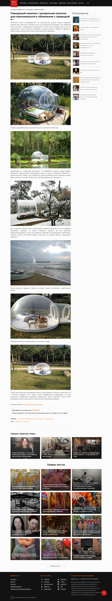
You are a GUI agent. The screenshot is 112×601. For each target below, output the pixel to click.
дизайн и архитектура (35, 9)
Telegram (35, 410)
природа (38, 419)
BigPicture (21, 9)
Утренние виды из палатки (33, 404)
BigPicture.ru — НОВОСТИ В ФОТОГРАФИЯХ (84, 579)
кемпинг (18, 421)
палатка (25, 421)
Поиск (93, 3)
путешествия (48, 419)
